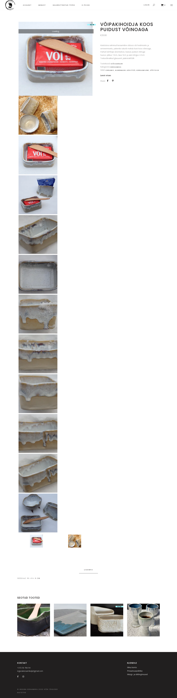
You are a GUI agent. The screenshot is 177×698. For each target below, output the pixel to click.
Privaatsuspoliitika (134, 671)
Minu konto (132, 667)
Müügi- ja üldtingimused (137, 674)
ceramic (109, 70)
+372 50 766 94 (23, 668)
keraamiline (143, 70)
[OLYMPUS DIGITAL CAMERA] (56, 59)
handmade (120, 70)
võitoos (154, 70)
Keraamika (116, 67)
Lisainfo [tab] (88, 570)
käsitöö (131, 70)
